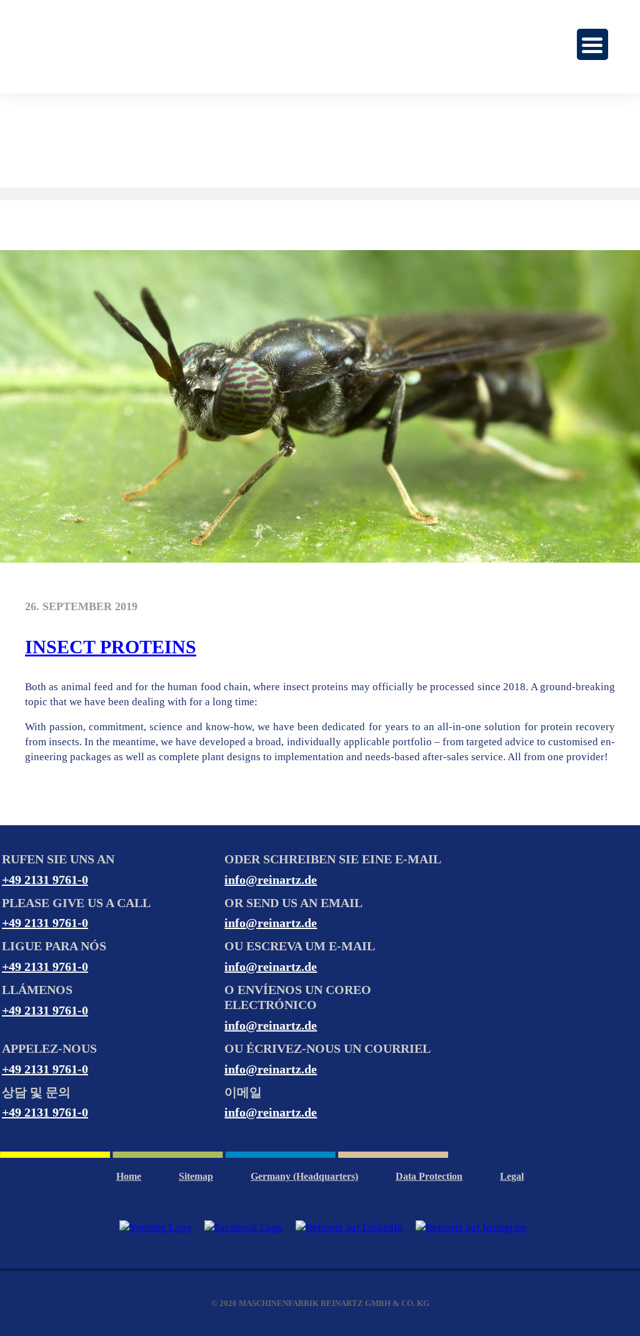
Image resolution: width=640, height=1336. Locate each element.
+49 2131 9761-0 (45, 879)
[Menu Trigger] (592, 44)
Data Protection (429, 1176)
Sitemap (196, 1176)
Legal (512, 1176)
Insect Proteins (110, 646)
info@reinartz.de (270, 879)
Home (128, 1176)
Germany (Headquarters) (304, 1176)
